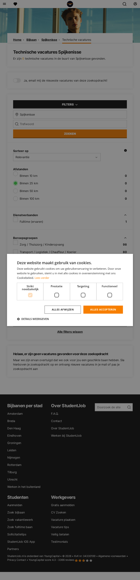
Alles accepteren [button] (103, 309)
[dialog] (70, 290)
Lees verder (42, 278)
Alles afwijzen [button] (63, 309)
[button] (33, 319)
